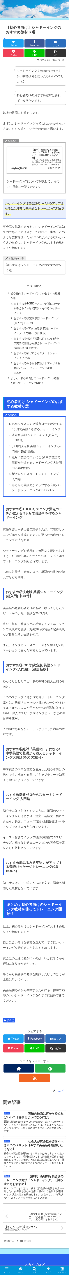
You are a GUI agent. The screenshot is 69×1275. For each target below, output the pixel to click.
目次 (30, 286)
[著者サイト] (18, 1068)
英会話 (10, 1020)
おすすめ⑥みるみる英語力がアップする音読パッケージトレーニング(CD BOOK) (37, 368)
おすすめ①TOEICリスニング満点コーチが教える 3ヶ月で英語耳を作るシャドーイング (37, 308)
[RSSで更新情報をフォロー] (34, 1078)
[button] (61, 690)
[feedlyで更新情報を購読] (50, 1068)
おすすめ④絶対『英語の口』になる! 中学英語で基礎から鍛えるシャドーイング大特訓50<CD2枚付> (37, 343)
